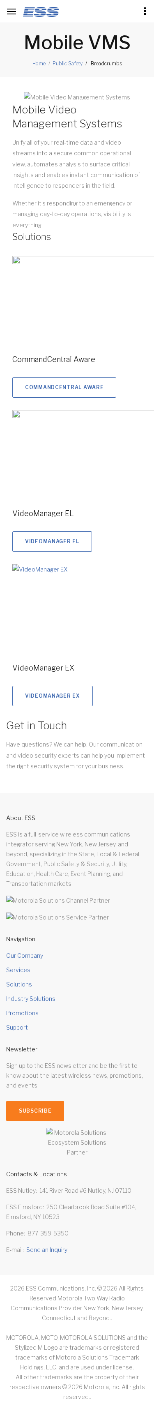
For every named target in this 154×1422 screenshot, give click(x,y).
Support (17, 1027)
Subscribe (35, 1111)
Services (18, 969)
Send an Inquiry (46, 1249)
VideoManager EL (43, 513)
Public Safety (68, 63)
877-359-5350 (48, 1233)
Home (39, 63)
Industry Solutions (30, 998)
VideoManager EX (43, 668)
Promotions (22, 1012)
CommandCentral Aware (53, 359)
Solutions (19, 984)
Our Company (24, 955)
